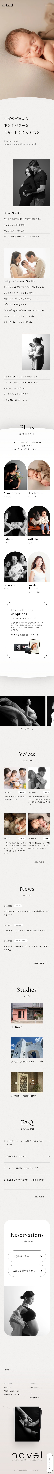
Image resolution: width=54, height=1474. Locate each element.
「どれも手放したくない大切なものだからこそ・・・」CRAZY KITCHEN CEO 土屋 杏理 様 (39, 845)
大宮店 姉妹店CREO (22, 1061)
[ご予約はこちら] (49, 1463)
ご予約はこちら (21, 1256)
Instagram (33, 1397)
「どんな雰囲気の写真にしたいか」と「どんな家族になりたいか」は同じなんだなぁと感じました (39, 801)
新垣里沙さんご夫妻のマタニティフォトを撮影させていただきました (26, 913)
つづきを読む (39, 475)
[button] (21, 729)
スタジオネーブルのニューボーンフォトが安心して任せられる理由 (26, 948)
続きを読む (27, 1013)
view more (39, 862)
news (18, 906)
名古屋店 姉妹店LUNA (24, 1096)
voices (22, 792)
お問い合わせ (34, 1387)
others (23, 941)
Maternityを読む (15, 475)
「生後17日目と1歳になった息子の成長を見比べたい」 (15, 798)
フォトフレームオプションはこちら (27, 630)
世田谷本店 (17, 1027)
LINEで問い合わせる (24, 1270)
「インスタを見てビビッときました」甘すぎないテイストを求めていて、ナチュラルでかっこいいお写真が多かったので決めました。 (15, 848)
